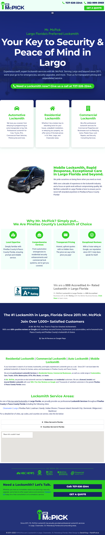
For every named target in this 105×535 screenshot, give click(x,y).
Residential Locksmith (52, 116)
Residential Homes (46, 373)
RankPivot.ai (94, 533)
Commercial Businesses (62, 373)
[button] (52, 13)
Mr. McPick (10, 380)
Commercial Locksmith (88, 116)
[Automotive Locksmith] (16, 108)
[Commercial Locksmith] (88, 108)
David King (84, 533)
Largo (15, 408)
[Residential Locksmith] (52, 108)
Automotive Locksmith (16, 116)
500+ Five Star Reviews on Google (43, 382)
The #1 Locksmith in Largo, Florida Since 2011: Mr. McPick (52, 315)
